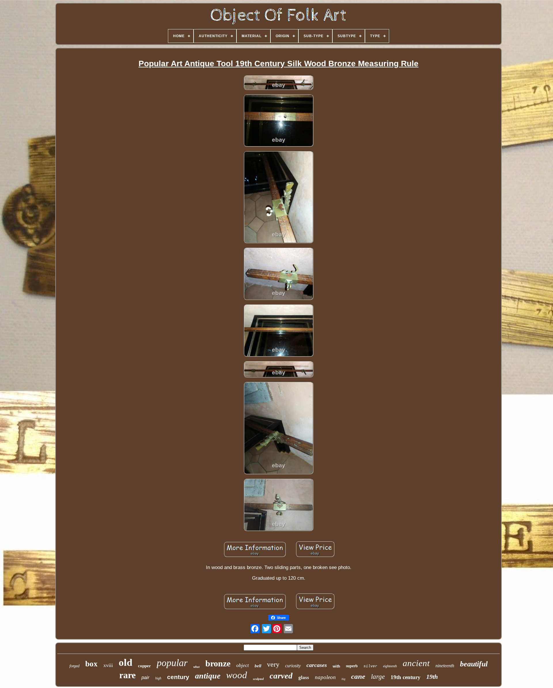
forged (74, 666)
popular (172, 662)
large (378, 676)
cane (358, 676)
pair (145, 677)
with (336, 666)
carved (281, 675)
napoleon (325, 677)
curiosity (293, 665)
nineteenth (444, 665)
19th (432, 676)
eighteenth (390, 666)
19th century (406, 677)
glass (303, 677)
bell (258, 666)
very (273, 664)
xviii (108, 665)
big (343, 679)
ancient (416, 663)
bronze (217, 663)
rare (127, 675)
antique (207, 675)
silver (370, 666)
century (178, 677)
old (125, 662)
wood (236, 675)
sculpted (258, 679)
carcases (316, 665)
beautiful (474, 664)
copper (144, 666)
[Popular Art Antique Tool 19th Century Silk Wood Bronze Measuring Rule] (278, 83)
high (158, 678)
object (242, 665)
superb (352, 666)
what (196, 666)
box (91, 663)
